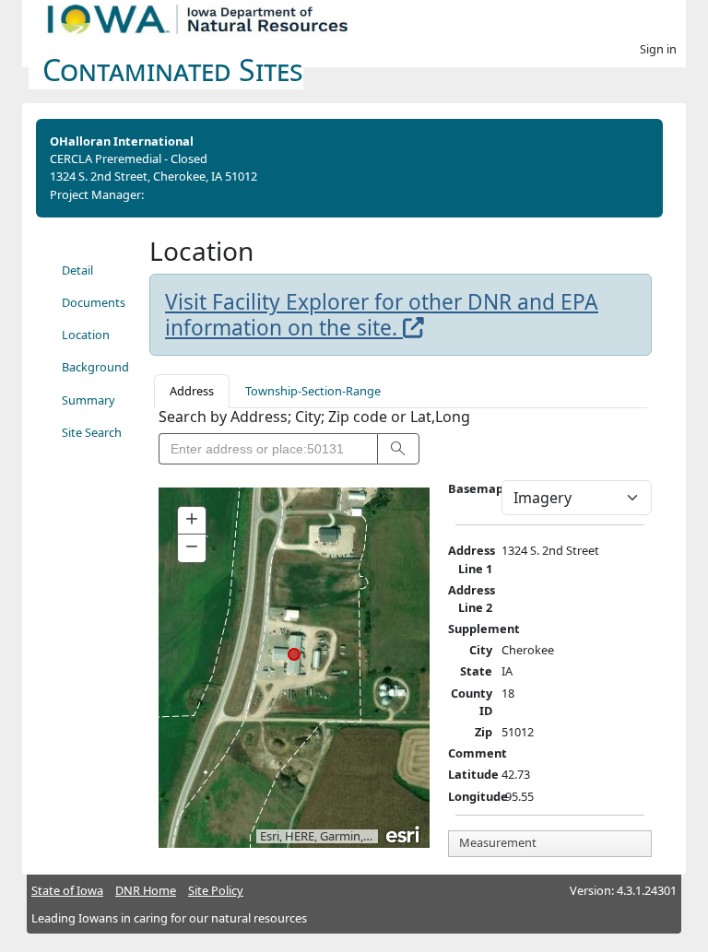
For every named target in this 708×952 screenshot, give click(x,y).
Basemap (475, 488)
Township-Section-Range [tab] (313, 390)
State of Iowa (67, 890)
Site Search (92, 432)
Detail (77, 270)
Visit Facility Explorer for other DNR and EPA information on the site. (381, 314)
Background (95, 366)
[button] (398, 448)
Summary (88, 400)
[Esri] (404, 833)
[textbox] (268, 448)
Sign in (658, 49)
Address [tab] (192, 390)
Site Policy (215, 890)
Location (86, 334)
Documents (93, 302)
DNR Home (145, 890)
